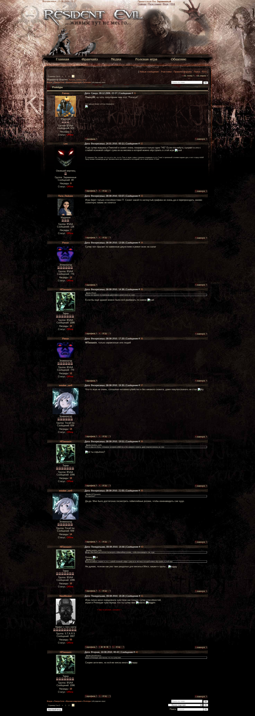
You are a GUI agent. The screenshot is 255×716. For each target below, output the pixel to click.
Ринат (65, 242)
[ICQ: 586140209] (104, 191)
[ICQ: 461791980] (104, 237)
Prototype (87, 82)
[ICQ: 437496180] (104, 333)
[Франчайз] (89, 59)
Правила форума (183, 71)
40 (142, 547)
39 (142, 490)
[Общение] (179, 59)
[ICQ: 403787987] (118, 647)
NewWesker (66, 596)
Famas (65, 93)
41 (142, 596)
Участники (166, 71)
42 (136, 652)
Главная (142, 4)
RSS (172, 4)
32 (141, 143)
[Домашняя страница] (104, 647)
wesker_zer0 (81, 80)
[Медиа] (116, 59)
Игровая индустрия (74, 82)
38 (142, 441)
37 (142, 385)
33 (142, 196)
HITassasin (65, 289)
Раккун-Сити (59, 82)
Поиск (197, 71)
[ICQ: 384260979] (104, 436)
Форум (49, 82)
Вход (165, 4)
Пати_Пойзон (65, 196)
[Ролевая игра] (147, 59)
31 (135, 93)
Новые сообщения (149, 71)
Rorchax (72, 80)
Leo (66, 143)
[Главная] (62, 59)
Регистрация (154, 4)
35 (142, 289)
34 (142, 242)
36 (142, 338)
